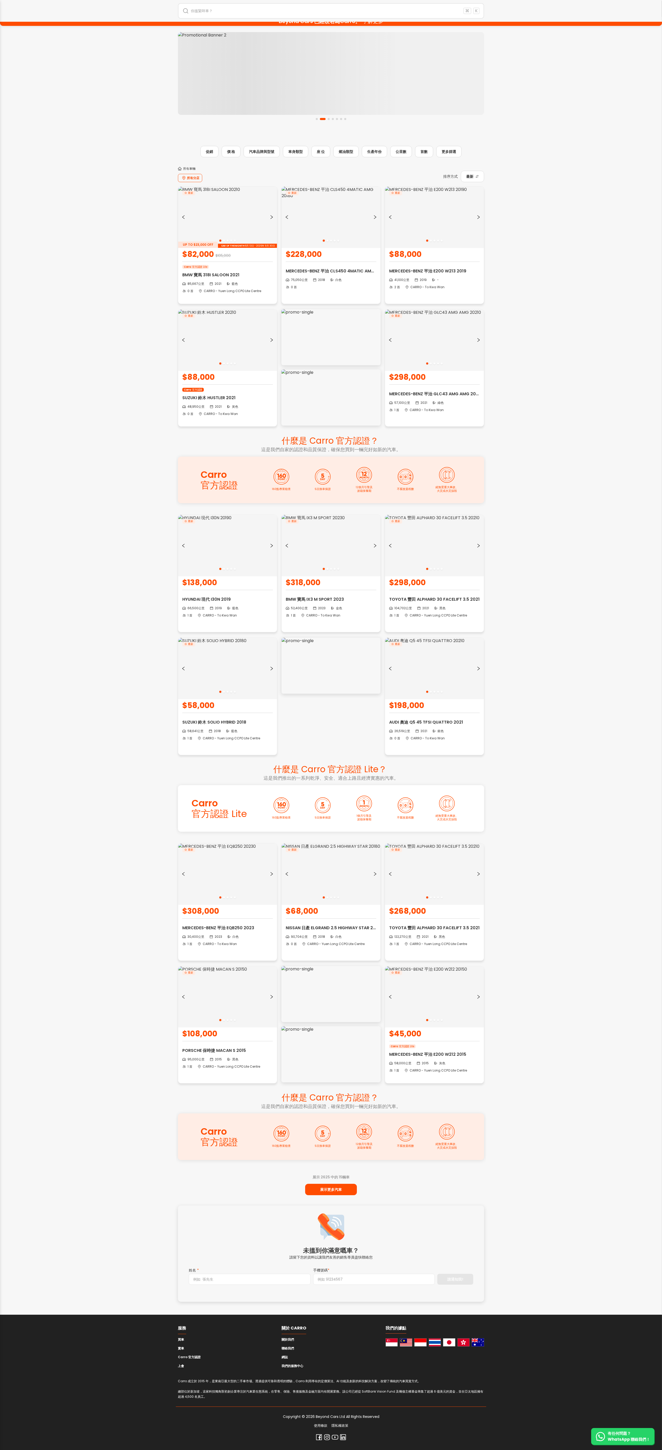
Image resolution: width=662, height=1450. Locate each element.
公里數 (401, 151)
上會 (181, 1366)
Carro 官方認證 (189, 1357)
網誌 (285, 1357)
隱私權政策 (340, 1425)
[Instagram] (327, 1437)
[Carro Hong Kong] (463, 1342)
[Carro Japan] (449, 1342)
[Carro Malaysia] (406, 1342)
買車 (181, 1339)
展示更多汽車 (331, 1189)
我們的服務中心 (292, 1366)
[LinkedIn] (343, 1437)
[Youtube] (335, 1437)
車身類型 (295, 151)
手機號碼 (321, 1270)
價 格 (231, 151)
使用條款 (320, 1425)
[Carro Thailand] (435, 1342)
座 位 (321, 151)
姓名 (194, 1270)
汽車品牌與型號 (261, 151)
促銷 (209, 151)
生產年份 (374, 151)
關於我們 (288, 1339)
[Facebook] (319, 1437)
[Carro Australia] (478, 1342)
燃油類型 (346, 151)
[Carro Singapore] (392, 1342)
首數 (424, 151)
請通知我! (455, 1279)
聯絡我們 (288, 1348)
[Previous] (183, 217)
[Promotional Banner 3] (331, 73)
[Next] (272, 217)
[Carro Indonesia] (420, 1342)
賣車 (181, 1348)
